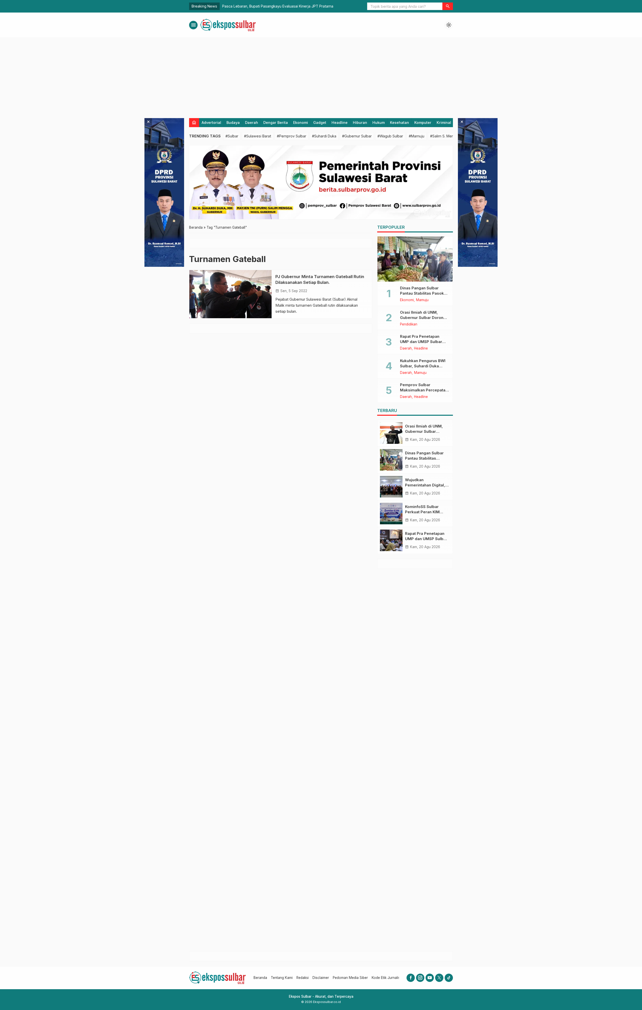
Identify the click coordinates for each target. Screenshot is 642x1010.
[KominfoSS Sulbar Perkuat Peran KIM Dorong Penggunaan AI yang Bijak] (391, 513)
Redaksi (302, 978)
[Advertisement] (321, 75)
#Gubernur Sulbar (357, 136)
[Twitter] (439, 978)
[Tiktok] (449, 978)
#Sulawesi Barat (257, 136)
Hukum (378, 122)
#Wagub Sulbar (390, 136)
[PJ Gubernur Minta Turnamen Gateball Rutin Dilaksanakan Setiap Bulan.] (230, 294)
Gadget (319, 122)
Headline (340, 122)
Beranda (260, 978)
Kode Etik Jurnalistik (388, 978)
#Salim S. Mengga (445, 136)
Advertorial (211, 122)
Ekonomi (300, 122)
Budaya (233, 122)
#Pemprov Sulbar (291, 136)
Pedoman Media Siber (350, 978)
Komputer (422, 122)
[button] (447, 6)
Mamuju (422, 300)
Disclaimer (320, 978)
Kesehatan (399, 122)
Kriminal (444, 122)
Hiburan (360, 122)
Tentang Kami (282, 978)
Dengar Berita (275, 122)
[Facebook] (411, 978)
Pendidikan (408, 324)
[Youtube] (430, 978)
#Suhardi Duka (324, 136)
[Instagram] (420, 978)
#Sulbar (231, 136)
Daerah (251, 122)
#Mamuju (416, 136)
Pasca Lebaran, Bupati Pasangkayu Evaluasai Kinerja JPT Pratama (277, 6)
